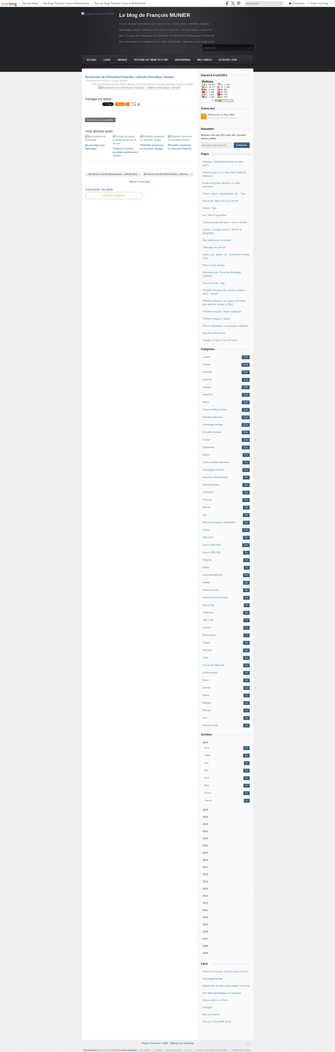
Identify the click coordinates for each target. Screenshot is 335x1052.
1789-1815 (208, 492)
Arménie (207, 627)
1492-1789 (208, 620)
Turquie (206, 642)
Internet (206, 687)
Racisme (207, 650)
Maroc (206, 680)
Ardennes (207, 379)
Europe (206, 439)
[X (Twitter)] (233, 3)
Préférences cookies (241, 1050)
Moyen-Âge (208, 605)
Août (206, 747)
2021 (205, 838)
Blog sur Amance (211, 1014)
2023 (205, 824)
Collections (208, 612)
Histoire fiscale (210, 725)
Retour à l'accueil (139, 181)
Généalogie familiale (213, 424)
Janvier (208, 800)
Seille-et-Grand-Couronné (215, 597)
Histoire (206, 364)
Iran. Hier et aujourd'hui (214, 215)
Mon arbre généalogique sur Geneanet (222, 993)
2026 (205, 742)
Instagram (208, 1007)
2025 (205, 809)
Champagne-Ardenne (213, 469)
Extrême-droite (210, 672)
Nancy (206, 402)
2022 (205, 831)
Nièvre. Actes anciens (214, 265)
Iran (204, 515)
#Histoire (131, 84)
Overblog (189, 1043)
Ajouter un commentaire (114, 195)
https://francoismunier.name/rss (222, 118)
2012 (205, 903)
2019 (205, 852)
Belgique (207, 702)
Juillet (207, 755)
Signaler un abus (174, 1050)
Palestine (207, 499)
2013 (205, 895)
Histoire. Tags (210, 208)
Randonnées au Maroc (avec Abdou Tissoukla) (226, 986)
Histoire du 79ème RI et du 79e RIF (220, 201)
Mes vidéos (204, 60)
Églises (206, 454)
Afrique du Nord (210, 590)
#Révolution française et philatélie (180, 84)
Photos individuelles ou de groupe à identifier (225, 326)
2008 (205, 931)
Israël (205, 657)
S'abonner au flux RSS (221, 114)
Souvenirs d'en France (214, 333)
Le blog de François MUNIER (154, 15)
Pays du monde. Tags (214, 283)
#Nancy (123, 84)
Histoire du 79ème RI (213, 665)
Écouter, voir (228, 60)
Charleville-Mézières (213, 575)
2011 (205, 910)
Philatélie (207, 372)
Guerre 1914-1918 (212, 545)
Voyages (207, 387)
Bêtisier (206, 507)
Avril (206, 778)
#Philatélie (106, 84)
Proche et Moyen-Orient (215, 409)
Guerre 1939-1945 (212, 552)
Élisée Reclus (210, 635)
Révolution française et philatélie (219, 522)
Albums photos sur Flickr (215, 1000)
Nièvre (206, 695)
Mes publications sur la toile (217, 240)
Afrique (206, 582)
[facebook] (227, 3)
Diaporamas (182, 60)
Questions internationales (215, 477)
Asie (205, 717)
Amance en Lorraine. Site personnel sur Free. (225, 971)
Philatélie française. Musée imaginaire (222, 311)
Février (207, 793)
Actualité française (212, 432)
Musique (207, 710)
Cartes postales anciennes (216, 462)
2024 (205, 817)
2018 (205, 860)
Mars (206, 785)
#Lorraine (115, 84)
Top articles (145, 1050)
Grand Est (208, 394)
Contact (158, 1050)
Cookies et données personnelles (212, 1050)
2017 (205, 867)
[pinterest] (238, 3)
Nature (206, 567)
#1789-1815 (141, 84)
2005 (205, 953)
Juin (206, 763)
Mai (206, 770)
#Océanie (151, 84)
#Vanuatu (161, 84)
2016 (205, 874)
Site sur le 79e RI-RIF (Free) (217, 1021)
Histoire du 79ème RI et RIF (151, 60)
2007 (205, 938)
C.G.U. (189, 1050)
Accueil (92, 60)
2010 (205, 917)
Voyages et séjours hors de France (220, 340)
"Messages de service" (214, 247)
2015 (205, 881)
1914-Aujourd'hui (211, 484)
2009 (205, 924)
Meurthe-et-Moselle (212, 417)
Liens (107, 60)
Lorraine (207, 357)
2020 (205, 845)
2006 (205, 946)
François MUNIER (106, 1050)
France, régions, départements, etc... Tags (224, 193)
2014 (205, 888)
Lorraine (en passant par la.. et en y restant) (225, 222)
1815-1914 (208, 537)
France (206, 530)
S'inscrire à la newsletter (100, 120)
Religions (207, 560)
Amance (122, 60)
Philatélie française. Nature (216, 318)
